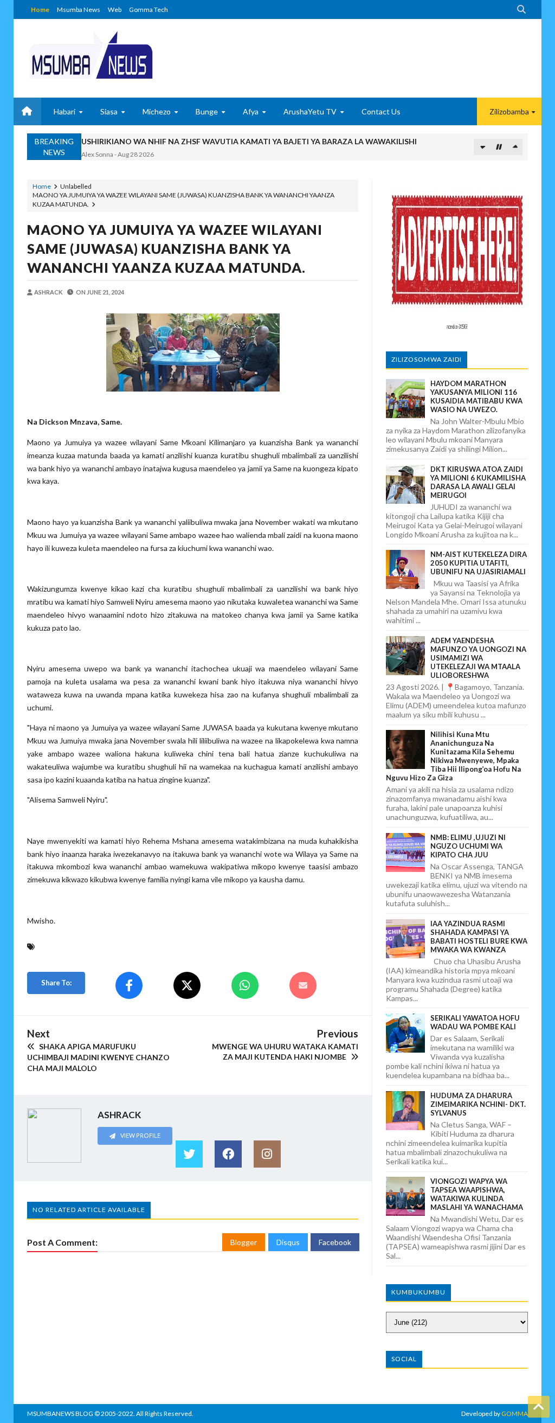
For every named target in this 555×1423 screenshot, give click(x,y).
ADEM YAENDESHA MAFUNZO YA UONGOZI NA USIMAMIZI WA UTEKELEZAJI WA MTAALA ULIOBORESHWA (478, 658)
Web (114, 9)
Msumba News (78, 9)
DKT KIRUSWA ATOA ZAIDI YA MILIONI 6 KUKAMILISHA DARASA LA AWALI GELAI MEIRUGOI (478, 482)
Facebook (335, 1242)
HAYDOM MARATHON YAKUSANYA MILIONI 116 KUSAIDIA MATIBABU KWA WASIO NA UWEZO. (476, 396)
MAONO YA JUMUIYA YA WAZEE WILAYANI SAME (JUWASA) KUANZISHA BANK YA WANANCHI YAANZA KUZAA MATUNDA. (174, 248)
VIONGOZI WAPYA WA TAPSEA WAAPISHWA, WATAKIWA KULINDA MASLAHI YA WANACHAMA (476, 1194)
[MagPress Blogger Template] (90, 54)
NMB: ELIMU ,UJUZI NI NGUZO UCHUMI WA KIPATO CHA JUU (468, 846)
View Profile (139, 1135)
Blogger (243, 1242)
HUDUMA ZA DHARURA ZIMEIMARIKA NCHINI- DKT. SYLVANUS (478, 1104)
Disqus (288, 1242)
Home (40, 9)
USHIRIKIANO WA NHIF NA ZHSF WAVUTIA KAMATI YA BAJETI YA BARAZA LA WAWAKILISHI (249, 141)
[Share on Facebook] (129, 985)
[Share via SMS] (303, 985)
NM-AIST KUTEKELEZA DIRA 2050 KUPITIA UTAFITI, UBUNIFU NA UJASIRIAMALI (478, 563)
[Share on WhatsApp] (245, 985)
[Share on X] (187, 985)
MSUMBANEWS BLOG (60, 1413)
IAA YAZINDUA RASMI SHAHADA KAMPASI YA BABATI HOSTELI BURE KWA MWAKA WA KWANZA (478, 936)
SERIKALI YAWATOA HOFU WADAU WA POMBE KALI (475, 1022)
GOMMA (514, 1413)
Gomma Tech (148, 9)
